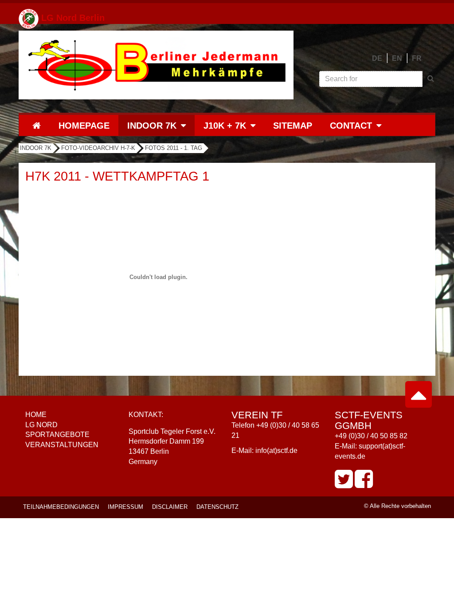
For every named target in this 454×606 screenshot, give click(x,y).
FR (417, 58)
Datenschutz (217, 507)
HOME (36, 414)
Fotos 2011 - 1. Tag (173, 148)
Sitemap (292, 125)
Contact (351, 125)
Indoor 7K (151, 125)
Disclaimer (170, 507)
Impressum (125, 507)
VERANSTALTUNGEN (61, 445)
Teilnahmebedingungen (61, 507)
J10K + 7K (225, 125)
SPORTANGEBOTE (57, 434)
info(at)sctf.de (276, 450)
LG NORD (41, 425)
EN (397, 58)
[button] (186, 125)
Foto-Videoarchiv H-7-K (98, 148)
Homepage (84, 125)
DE (377, 58)
